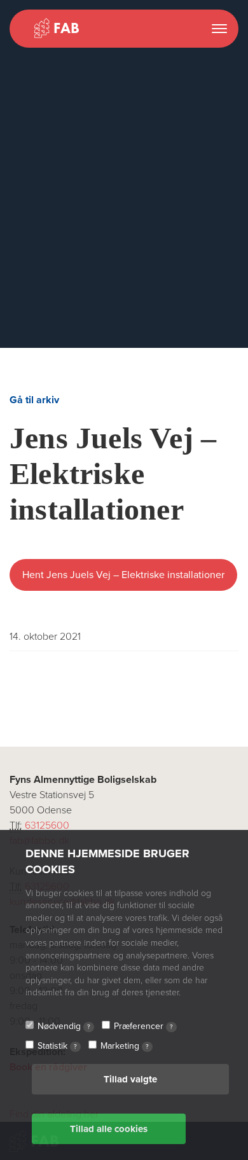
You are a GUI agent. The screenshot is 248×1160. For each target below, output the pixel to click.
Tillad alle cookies (109, 1129)
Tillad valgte (130, 1079)
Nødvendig (64, 1026)
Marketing (124, 1045)
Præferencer (143, 1026)
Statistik (57, 1045)
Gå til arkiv (34, 400)
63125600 (47, 825)
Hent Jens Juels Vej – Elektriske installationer (123, 575)
